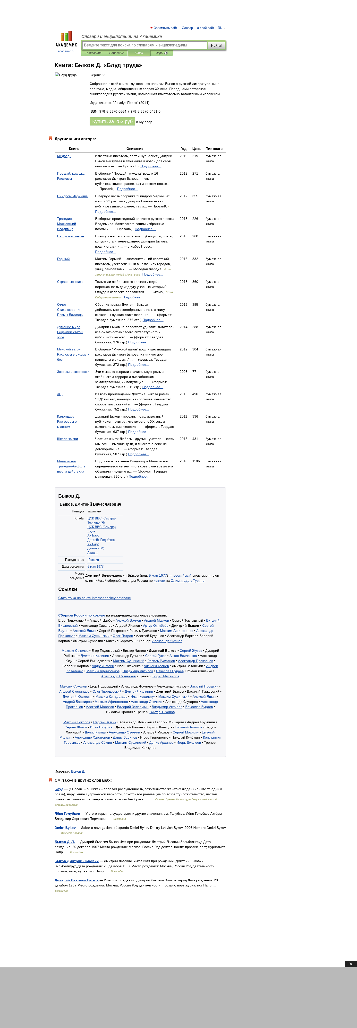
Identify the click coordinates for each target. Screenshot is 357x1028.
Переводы (116, 53)
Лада (91, 531)
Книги (139, 53)
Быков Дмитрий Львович (77, 861)
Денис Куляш (95, 732)
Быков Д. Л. (65, 842)
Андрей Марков (156, 620)
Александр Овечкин (146, 702)
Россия (93, 560)
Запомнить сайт (165, 28)
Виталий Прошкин (204, 686)
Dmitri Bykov (65, 828)
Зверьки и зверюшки (73, 372)
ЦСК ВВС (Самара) (101, 518)
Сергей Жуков (191, 651)
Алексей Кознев (156, 666)
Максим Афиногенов (176, 631)
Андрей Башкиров (77, 702)
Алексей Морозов (100, 707)
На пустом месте (70, 236)
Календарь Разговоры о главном (67, 421)
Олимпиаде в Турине (187, 580)
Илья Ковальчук (142, 696)
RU (220, 28)
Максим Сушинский (94, 636)
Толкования (93, 53)
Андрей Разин (103, 666)
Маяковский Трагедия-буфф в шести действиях (71, 466)
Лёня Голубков (67, 813)
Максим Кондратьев (111, 696)
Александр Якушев (167, 641)
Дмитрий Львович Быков (77, 880)
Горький (63, 259)
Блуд (59, 789)
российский (182, 575)
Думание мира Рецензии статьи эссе (70, 332)
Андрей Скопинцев (74, 691)
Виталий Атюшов (188, 727)
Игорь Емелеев (189, 742)
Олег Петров (123, 636)
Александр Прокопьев (195, 661)
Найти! (216, 45)
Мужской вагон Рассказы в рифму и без (73, 354)
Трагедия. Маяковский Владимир (66, 224)
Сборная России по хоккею (81, 615)
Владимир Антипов (138, 671)
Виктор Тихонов (162, 712)
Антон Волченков (183, 656)
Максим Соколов (75, 651)
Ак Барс (93, 535)
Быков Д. (78, 771)
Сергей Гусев (155, 656)
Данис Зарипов (125, 737)
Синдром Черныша (72, 196)
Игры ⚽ (162, 53)
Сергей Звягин (104, 722)
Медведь (64, 156)
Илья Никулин (101, 727)
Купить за (112, 121)
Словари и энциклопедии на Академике (121, 36)
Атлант (92, 552)
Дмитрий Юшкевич (77, 696)
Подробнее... (150, 166)
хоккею (159, 580)
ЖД (59, 394)
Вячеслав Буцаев (170, 671)
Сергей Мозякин (186, 732)
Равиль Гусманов (161, 661)
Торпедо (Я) (96, 522)
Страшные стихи (70, 282)
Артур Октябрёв (155, 625)
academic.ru (66, 51)
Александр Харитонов (92, 737)
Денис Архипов (161, 742)
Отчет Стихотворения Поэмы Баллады (70, 310)
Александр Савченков (118, 676)
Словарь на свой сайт (198, 28)
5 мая (91, 566)
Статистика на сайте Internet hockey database (94, 598)
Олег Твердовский (107, 691)
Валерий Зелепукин (133, 707)
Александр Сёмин (97, 742)
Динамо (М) (95, 548)
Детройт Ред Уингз (101, 540)
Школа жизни (67, 439)
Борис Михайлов (166, 676)
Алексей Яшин (84, 631)
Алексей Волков (128, 620)
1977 (100, 566)
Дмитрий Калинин (95, 656)
